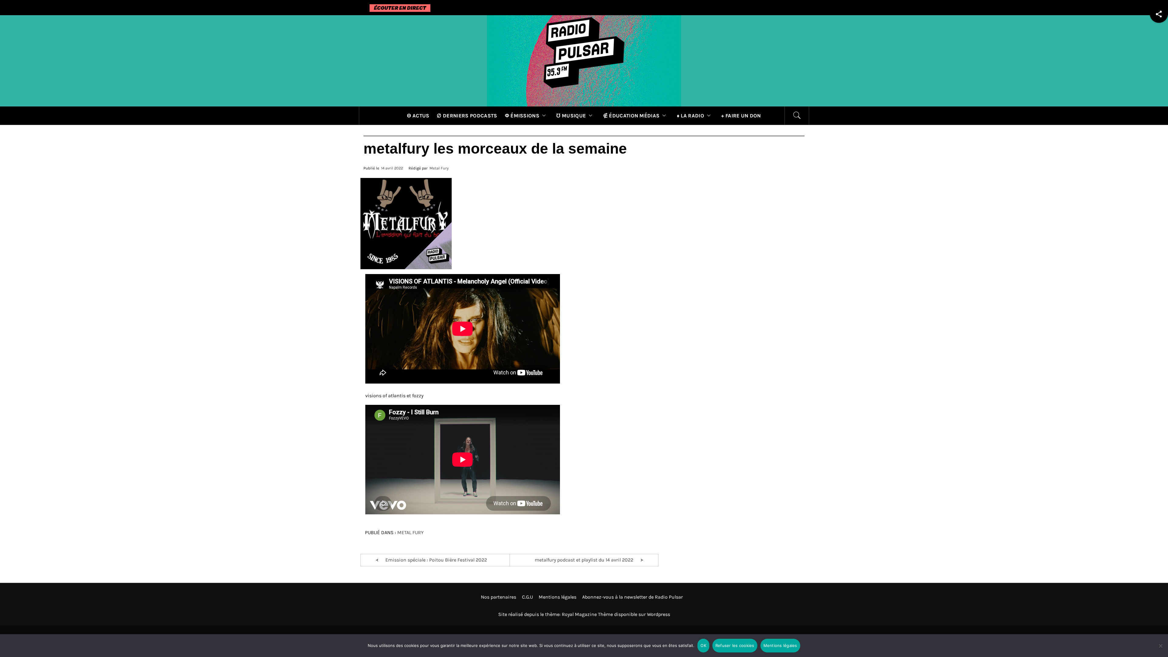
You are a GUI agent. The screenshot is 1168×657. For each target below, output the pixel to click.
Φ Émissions (522, 116)
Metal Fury (439, 168)
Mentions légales (557, 597)
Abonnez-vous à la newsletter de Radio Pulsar (632, 597)
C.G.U (527, 597)
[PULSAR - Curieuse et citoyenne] (584, 60)
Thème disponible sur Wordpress (634, 614)
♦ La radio (690, 116)
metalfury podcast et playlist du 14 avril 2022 (584, 560)
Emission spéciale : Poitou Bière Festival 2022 (436, 560)
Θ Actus (418, 116)
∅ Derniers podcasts (467, 116)
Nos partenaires (498, 597)
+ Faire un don (741, 116)
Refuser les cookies (734, 645)
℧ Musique (571, 116)
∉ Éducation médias (631, 116)
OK (703, 645)
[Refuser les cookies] (1160, 649)
